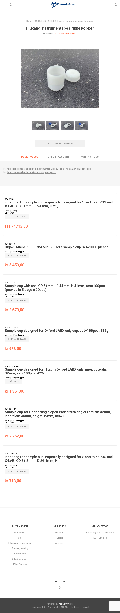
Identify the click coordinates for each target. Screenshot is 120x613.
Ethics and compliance (20, 543)
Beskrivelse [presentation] (29, 156)
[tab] (30, 157)
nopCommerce (66, 604)
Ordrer (60, 537)
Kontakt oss (20, 532)
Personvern (20, 553)
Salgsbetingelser (20, 559)
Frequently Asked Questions (100, 532)
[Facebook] (60, 587)
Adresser (60, 543)
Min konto (60, 532)
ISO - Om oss (20, 564)
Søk (20, 537)
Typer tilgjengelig (61, 143)
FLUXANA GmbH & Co (66, 33)
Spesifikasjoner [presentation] (59, 156)
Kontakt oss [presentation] (90, 156)
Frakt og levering (20, 548)
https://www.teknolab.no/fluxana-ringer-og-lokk (32, 172)
